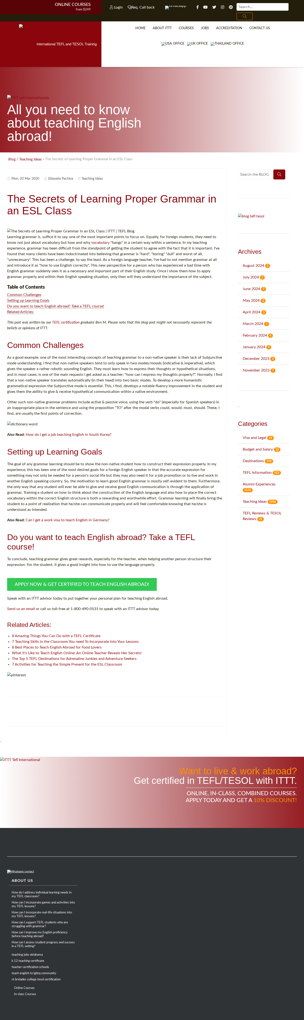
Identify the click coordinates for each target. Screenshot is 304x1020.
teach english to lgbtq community (34, 973)
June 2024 (253, 289)
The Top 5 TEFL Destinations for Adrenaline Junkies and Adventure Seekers (74, 659)
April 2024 (254, 312)
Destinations (257, 461)
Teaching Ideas (30, 159)
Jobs (205, 28)
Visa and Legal (257, 438)
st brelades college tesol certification (36, 979)
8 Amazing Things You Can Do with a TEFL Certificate (56, 636)
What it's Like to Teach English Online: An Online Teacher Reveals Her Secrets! (77, 653)
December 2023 (258, 359)
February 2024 (257, 335)
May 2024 (253, 300)
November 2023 (258, 370)
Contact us (259, 28)
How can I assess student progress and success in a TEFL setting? (43, 944)
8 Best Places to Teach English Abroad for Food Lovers (57, 647)
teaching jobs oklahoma (27, 954)
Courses (186, 28)
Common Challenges (24, 295)
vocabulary (100, 242)
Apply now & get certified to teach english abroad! (82, 584)
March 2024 (255, 324)
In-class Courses (25, 994)
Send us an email (21, 609)
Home (140, 28)
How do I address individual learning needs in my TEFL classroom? (41, 894)
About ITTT (162, 28)
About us (22, 881)
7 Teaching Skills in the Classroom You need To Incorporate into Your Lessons (75, 642)
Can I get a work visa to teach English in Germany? (67, 520)
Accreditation (229, 28)
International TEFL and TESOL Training (67, 44)
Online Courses (73, 5)
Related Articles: (20, 312)
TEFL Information (261, 473)
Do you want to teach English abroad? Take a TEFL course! (55, 306)
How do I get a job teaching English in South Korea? (68, 435)
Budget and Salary (261, 449)
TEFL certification (66, 322)
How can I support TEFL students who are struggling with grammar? (40, 924)
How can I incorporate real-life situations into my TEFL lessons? (42, 914)
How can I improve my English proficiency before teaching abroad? (40, 934)
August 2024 (255, 266)
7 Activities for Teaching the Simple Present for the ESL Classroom (67, 664)
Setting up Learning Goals (28, 300)
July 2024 (253, 277)
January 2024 (256, 347)
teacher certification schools (30, 967)
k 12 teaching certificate (28, 961)
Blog (12, 159)
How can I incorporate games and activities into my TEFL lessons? (43, 904)
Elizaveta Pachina (60, 178)
